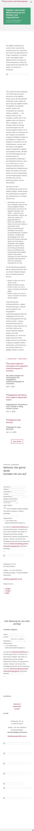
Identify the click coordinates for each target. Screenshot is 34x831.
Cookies (17, 709)
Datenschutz (17, 706)
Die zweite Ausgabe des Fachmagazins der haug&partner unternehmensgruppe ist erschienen (15, 379)
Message (6, 548)
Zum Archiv (17, 441)
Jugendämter (17, 22)
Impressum (17, 704)
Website (6, 673)
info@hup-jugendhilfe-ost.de (12, 579)
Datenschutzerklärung (19, 527)
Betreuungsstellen (17, 20)
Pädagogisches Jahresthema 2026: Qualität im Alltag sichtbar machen (16, 406)
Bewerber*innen (9, 22)
